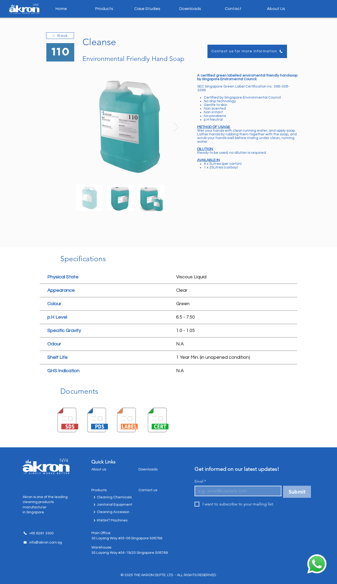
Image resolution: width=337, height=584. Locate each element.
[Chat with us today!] (317, 563)
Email (200, 481)
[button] (104, 9)
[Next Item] (176, 127)
